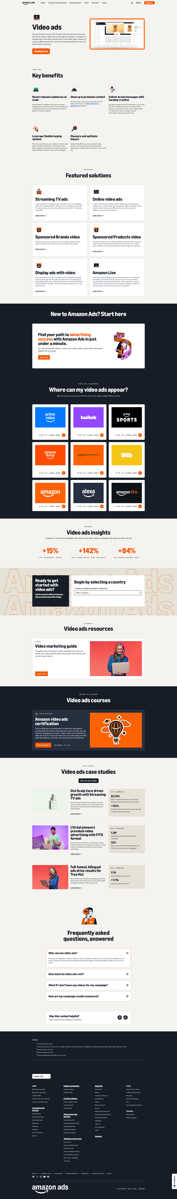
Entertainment (99, 1098)
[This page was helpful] (125, 1017)
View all (34, 1136)
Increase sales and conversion (41, 1098)
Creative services (68, 1105)
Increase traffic (36, 1095)
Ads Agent (67, 1161)
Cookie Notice (85, 1173)
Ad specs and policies (132, 1098)
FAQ (127, 1102)
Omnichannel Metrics (70, 1129)
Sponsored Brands (37, 1120)
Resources (129, 1095)
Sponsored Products (38, 1117)
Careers (109, 1173)
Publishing (98, 1121)
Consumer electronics (101, 1095)
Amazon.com (75, 106)
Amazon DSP (67, 1142)
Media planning (68, 1092)
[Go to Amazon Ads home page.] (50, 1188)
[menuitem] (41, 1123)
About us (35, 1173)
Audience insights (69, 1089)
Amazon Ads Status (98, 1173)
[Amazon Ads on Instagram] (41, 1177)
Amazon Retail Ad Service (71, 1154)
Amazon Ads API (68, 1148)
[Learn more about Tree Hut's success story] (50, 877)
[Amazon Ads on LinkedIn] (33, 1177)
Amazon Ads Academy (132, 1089)
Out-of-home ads (37, 1132)
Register (149, 3)
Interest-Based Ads (71, 1173)
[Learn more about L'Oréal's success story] (50, 837)
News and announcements (134, 1105)
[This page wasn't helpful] (119, 1017)
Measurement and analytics (70, 1115)
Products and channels (57, 3)
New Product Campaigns (71, 1158)
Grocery (97, 1108)
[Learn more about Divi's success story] (50, 801)
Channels (98, 1136)
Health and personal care (102, 1111)
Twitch (87, 104)
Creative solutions (70, 1098)
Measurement (75, 3)
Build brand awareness (38, 1089)
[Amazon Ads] (27, 3)
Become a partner (131, 1117)
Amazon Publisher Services (71, 1151)
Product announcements (133, 1092)
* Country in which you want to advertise (90, 588)
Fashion (97, 1102)
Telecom (97, 1124)
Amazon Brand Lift (69, 1120)
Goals (43, 3)
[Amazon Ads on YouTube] (44, 1177)
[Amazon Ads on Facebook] (48, 1177)
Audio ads (35, 1129)
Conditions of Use (46, 1173)
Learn (104, 3)
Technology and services (73, 1139)
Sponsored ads (36, 1113)
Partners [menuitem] (129, 1111)
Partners (95, 3)
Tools (86, 3)
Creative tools (68, 1108)
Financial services (100, 1105)
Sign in (138, 3)
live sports (95, 104)
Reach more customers (39, 1092)
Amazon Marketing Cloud (71, 1145)
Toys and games (100, 1127)
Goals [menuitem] (34, 1086)
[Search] (132, 3)
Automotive (98, 1089)
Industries (99, 1086)
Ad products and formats (38, 1109)
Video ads (35, 1126)
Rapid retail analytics (70, 1132)
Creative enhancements (71, 1102)
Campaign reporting (69, 1126)
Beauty (97, 1092)
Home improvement (101, 1117)
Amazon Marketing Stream (71, 1123)
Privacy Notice (59, 1173)
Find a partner (130, 1114)
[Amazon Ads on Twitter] (37, 1177)
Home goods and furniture (103, 1114)
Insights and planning (71, 1086)
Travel (97, 1130)
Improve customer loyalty (39, 1102)
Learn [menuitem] (128, 1086)
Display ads (35, 1123)
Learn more (41, 674)
